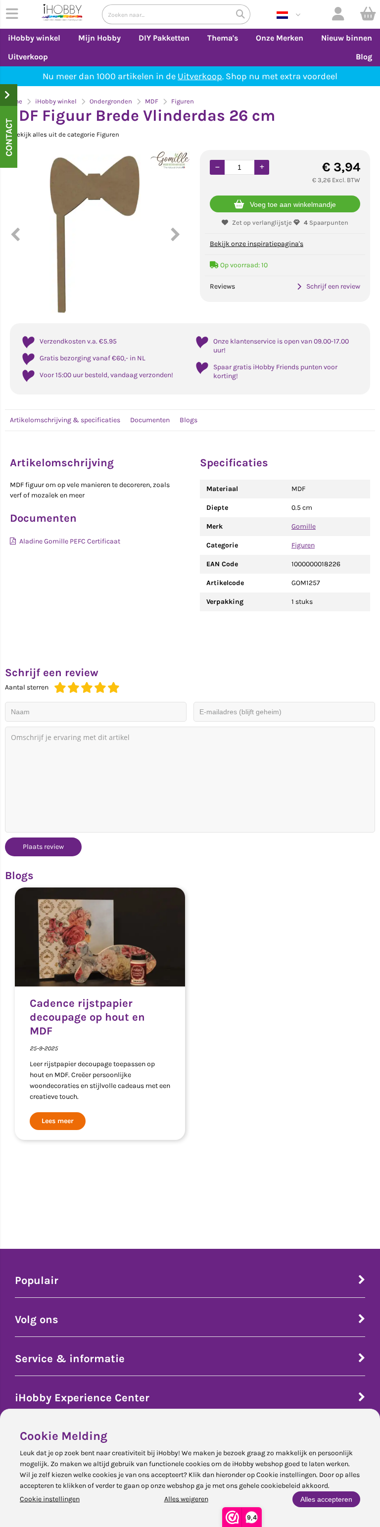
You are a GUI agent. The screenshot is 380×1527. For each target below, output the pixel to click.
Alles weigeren (186, 1499)
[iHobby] (62, 14)
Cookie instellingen (50, 1499)
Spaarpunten (326, 222)
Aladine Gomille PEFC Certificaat (69, 541)
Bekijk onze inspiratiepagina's (256, 244)
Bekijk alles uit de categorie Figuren (66, 134)
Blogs (188, 420)
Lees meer (58, 1121)
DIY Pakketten (164, 38)
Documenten (150, 420)
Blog (364, 56)
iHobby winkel (34, 38)
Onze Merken (279, 38)
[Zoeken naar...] (240, 14)
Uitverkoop (28, 56)
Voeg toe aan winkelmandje (293, 204)
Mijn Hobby (99, 38)
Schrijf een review (333, 286)
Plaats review (43, 846)
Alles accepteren (326, 1499)
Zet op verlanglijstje (262, 222)
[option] (95, 234)
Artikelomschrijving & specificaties (65, 420)
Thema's (222, 38)
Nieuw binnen (346, 38)
